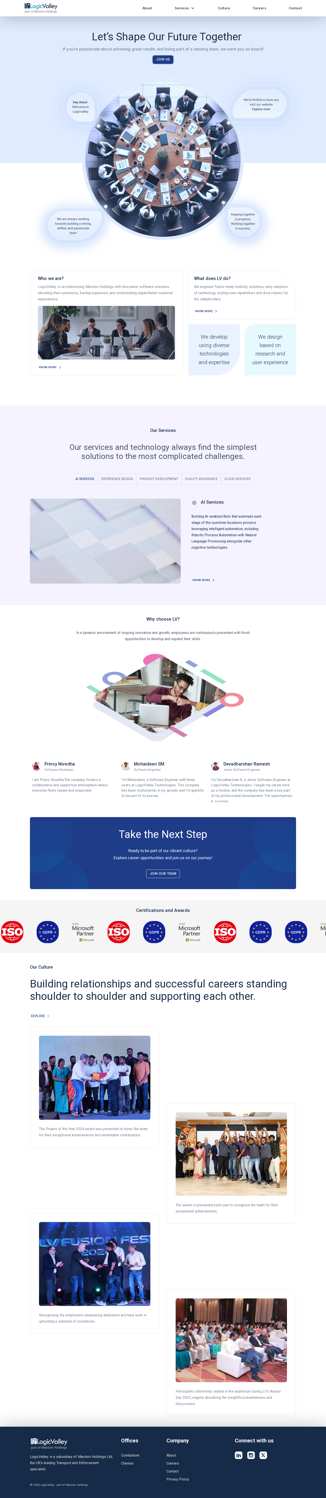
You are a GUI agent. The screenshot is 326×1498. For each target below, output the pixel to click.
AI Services (84, 479)
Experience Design (117, 479)
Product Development (159, 479)
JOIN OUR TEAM (163, 874)
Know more (48, 367)
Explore (38, 1016)
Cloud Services (237, 479)
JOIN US (163, 59)
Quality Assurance (201, 479)
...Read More (42, 801)
